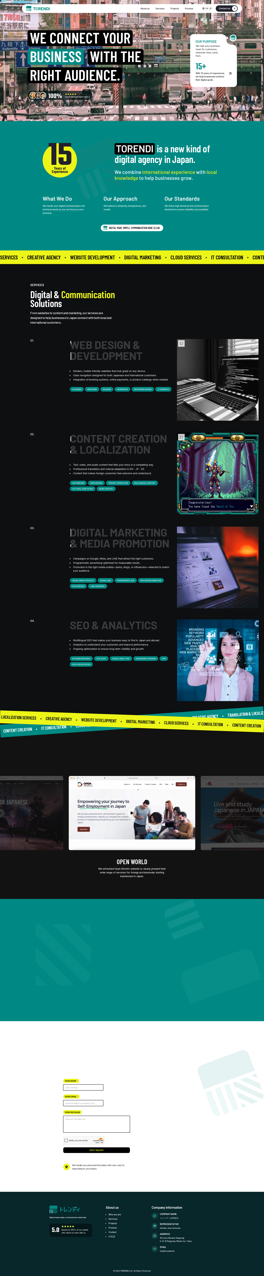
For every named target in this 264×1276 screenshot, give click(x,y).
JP (210, 8)
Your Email (71, 1096)
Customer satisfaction (76, 97)
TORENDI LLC (126, 1271)
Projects (174, 8)
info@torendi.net (171, 1105)
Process (189, 8)
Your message (72, 1112)
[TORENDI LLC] (38, 8)
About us (144, 8)
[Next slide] (217, 761)
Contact (112, 1232)
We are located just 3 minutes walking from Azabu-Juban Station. (173, 1122)
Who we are (114, 1214)
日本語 (111, 1236)
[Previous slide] (206, 761)
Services (160, 8)
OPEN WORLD (132, 862)
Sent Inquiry (96, 1150)
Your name (71, 1081)
